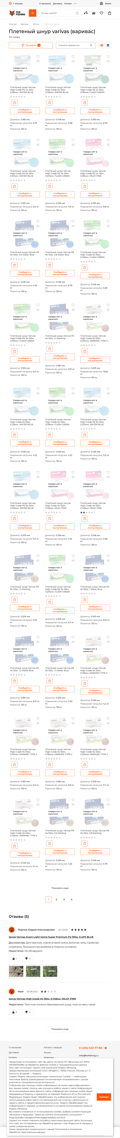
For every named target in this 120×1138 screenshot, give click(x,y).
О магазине (45, 3)
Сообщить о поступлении (25, 110)
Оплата (68, 3)
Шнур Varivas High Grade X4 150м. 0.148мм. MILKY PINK (42, 998)
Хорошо (104, 1097)
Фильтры (31, 45)
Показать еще (60, 888)
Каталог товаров (53, 1047)
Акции (47, 1052)
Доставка (57, 3)
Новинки (49, 1057)
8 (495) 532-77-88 (90, 1047)
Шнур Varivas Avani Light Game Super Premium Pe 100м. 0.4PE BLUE (51, 937)
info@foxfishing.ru (88, 1055)
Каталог (32, 13)
